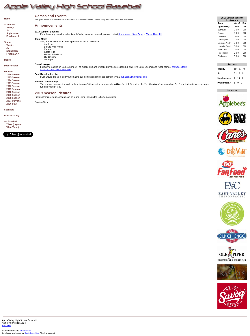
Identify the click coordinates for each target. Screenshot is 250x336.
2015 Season (12, 77)
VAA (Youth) (11, 127)
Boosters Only (11, 115)
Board (7, 60)
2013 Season (12, 83)
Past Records (11, 65)
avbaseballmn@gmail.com (134, 77)
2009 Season (12, 95)
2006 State (11, 104)
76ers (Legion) (12, 124)
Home (7, 18)
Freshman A (11, 36)
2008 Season (12, 98)
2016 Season (12, 74)
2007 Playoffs (12, 101)
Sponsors (9, 109)
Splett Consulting (32, 333)
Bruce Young (124, 34)
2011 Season (12, 89)
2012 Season (12, 86)
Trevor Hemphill (154, 34)
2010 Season (12, 92)
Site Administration (239, 320)
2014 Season (12, 80)
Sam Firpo (137, 34)
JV (6, 30)
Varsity (9, 27)
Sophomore (11, 33)
